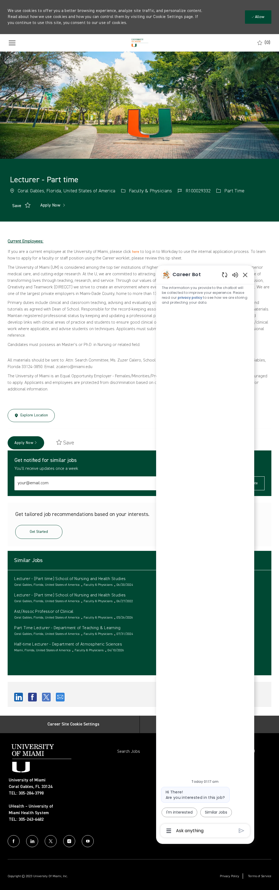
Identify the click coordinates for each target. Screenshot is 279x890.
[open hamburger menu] (12, 42)
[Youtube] (88, 841)
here (135, 252)
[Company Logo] (139, 42)
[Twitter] (51, 841)
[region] (205, 552)
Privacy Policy (229, 876)
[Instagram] (69, 841)
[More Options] (168, 831)
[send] (241, 830)
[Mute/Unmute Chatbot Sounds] (235, 275)
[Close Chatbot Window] (245, 275)
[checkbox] (17, 205)
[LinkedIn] (32, 841)
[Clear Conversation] (225, 274)
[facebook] (14, 841)
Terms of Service (259, 876)
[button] (50, 205)
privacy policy (190, 297)
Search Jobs (128, 751)
